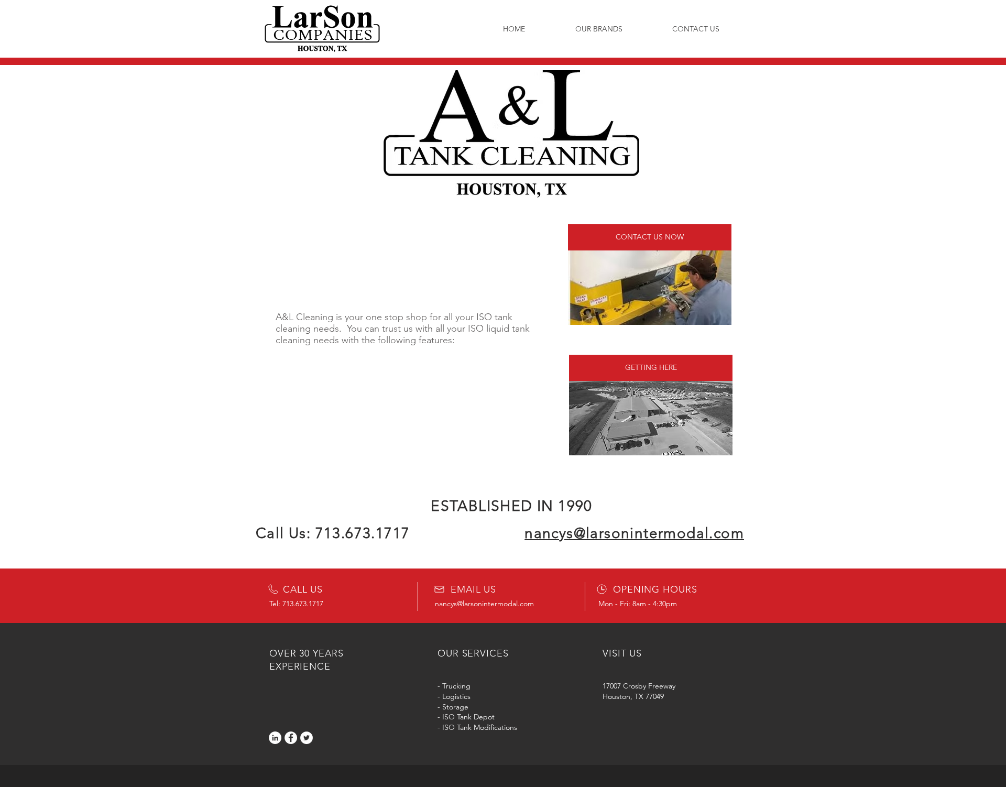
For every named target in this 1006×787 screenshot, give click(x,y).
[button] (598, 29)
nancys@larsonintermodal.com (484, 603)
